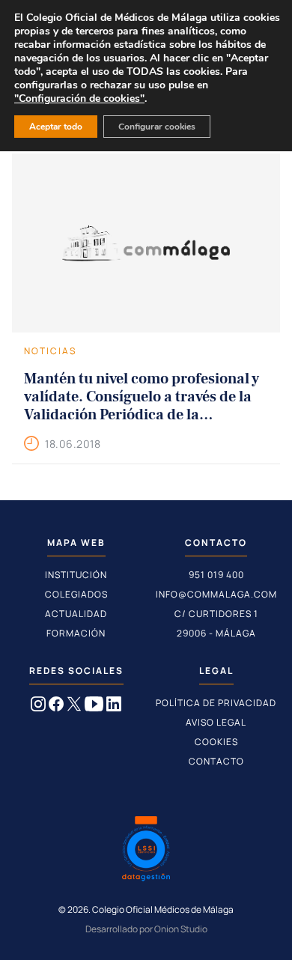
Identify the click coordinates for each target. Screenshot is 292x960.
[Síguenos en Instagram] (38, 707)
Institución (76, 574)
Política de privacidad (216, 702)
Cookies (216, 741)
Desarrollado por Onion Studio (146, 929)
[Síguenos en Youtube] (94, 707)
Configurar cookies (156, 127)
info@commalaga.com (216, 594)
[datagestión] (146, 850)
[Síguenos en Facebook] (56, 707)
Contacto (216, 761)
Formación (76, 633)
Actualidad (76, 613)
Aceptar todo (55, 127)
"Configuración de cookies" (79, 99)
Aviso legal (216, 722)
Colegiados (76, 594)
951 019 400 (216, 574)
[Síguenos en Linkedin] (113, 707)
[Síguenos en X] (74, 707)
